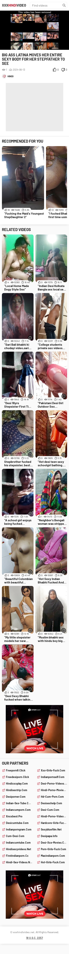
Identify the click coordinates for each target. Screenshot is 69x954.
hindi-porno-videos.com (54, 816)
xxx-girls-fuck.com (53, 770)
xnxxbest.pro (14, 816)
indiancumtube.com (18, 842)
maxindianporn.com (53, 855)
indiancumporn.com (18, 809)
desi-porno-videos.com (54, 783)
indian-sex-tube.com (19, 803)
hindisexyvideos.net (18, 849)
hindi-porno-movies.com (54, 790)
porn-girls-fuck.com (53, 849)
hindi (10, 76)
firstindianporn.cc (17, 855)
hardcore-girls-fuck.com (54, 822)
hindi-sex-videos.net (19, 862)
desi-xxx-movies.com (54, 842)
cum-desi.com (15, 836)
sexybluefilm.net (51, 829)
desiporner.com (15, 796)
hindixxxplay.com (17, 783)
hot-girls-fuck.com (53, 862)
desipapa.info (49, 836)
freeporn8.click (15, 770)
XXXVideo (14, 5)
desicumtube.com (17, 822)
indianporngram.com (18, 829)
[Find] (64, 5)
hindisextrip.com (16, 790)
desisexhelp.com (51, 803)
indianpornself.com (52, 777)
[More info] (30, 279)
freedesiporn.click (17, 777)
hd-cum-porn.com (52, 796)
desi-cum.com (50, 809)
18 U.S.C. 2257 (34, 938)
